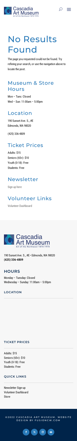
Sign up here (15, 187)
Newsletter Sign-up (14, 388)
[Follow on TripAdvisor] (51, 432)
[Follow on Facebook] (26, 432)
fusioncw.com (48, 420)
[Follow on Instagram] (42, 432)
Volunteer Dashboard (20, 206)
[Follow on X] (34, 432)
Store (7, 396)
